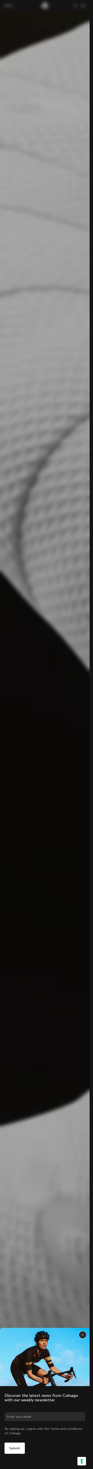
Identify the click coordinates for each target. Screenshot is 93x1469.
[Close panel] (82, 1334)
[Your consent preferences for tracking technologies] (81, 1461)
